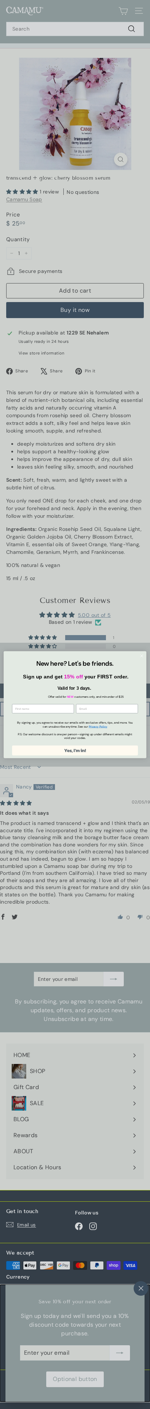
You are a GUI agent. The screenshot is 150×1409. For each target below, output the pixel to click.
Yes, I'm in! (75, 750)
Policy (98, 726)
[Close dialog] (141, 656)
